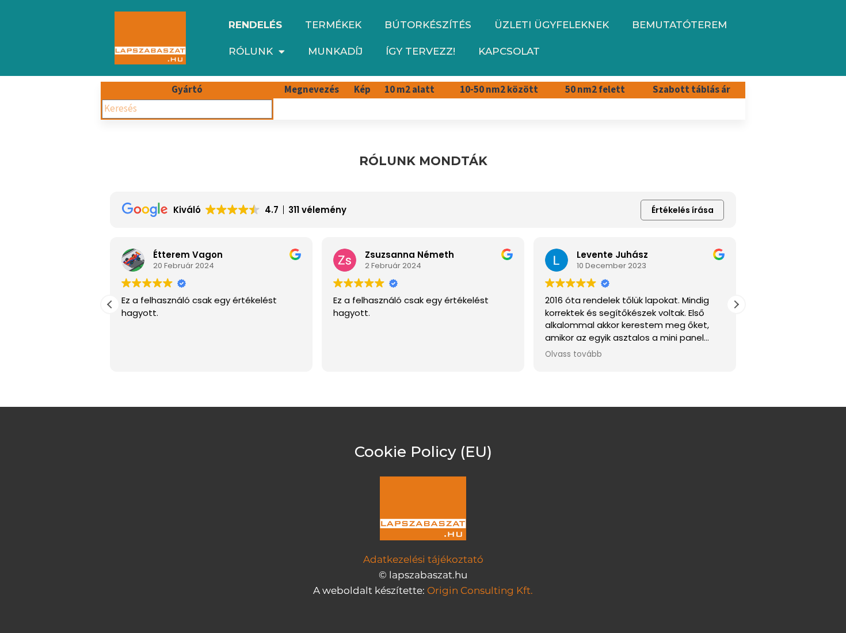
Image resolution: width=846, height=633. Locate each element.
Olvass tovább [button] (573, 354)
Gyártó (187, 90)
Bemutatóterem (679, 24)
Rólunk (250, 51)
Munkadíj (335, 51)
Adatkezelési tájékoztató (423, 559)
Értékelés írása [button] (682, 210)
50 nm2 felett (595, 90)
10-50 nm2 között (499, 90)
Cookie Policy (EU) (423, 452)
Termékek (333, 24)
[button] (736, 304)
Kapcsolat (509, 51)
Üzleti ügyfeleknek (551, 24)
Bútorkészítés (427, 24)
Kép (362, 90)
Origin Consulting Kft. (480, 590)
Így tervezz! (420, 51)
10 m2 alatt (409, 90)
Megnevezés (311, 90)
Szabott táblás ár (691, 90)
